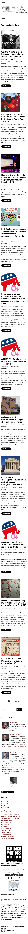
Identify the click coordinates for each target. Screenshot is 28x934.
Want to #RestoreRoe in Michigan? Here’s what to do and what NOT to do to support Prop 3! (13, 55)
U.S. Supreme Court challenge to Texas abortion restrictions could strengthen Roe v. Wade (13, 481)
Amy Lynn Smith (15, 185)
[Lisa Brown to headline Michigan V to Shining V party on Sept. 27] (10, 646)
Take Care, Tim (5, 830)
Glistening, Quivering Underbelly (10, 814)
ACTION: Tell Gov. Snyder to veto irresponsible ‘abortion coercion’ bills (13, 361)
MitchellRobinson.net (17, 748)
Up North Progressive (7, 836)
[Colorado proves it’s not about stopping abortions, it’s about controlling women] (10, 530)
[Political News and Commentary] (14, 9)
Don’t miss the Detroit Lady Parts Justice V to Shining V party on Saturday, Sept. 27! (13, 602)
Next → (17, 701)
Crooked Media (5, 804)
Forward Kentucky (6, 812)
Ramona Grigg (5, 824)
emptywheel (4, 810)
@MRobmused (22, 746)
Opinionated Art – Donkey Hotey (10, 818)
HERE (8, 746)
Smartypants (5, 826)
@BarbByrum (5, 773)
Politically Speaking (6, 820)
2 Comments (23, 306)
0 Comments (21, 124)
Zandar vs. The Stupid (7, 838)
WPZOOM (11, 930)
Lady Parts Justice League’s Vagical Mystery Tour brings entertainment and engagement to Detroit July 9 (13, 234)
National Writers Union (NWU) (9, 865)
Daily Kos (3, 806)
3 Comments (22, 550)
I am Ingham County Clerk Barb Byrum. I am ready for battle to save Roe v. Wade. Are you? (13, 118)
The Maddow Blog (6, 834)
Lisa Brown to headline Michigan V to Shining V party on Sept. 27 (11, 660)
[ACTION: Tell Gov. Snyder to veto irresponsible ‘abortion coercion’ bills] (10, 347)
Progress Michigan (6, 822)
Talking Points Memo (7, 832)
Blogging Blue (5, 802)
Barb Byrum (14, 124)
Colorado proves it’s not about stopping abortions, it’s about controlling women (13, 544)
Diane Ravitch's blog (7, 808)
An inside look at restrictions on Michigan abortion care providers (12, 419)
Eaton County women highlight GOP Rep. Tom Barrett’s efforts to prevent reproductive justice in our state (13, 299)
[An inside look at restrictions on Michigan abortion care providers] (10, 405)
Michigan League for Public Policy (11, 816)
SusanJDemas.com (6, 828)
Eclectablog (17, 62)
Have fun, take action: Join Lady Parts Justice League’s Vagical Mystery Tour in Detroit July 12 (13, 178)
